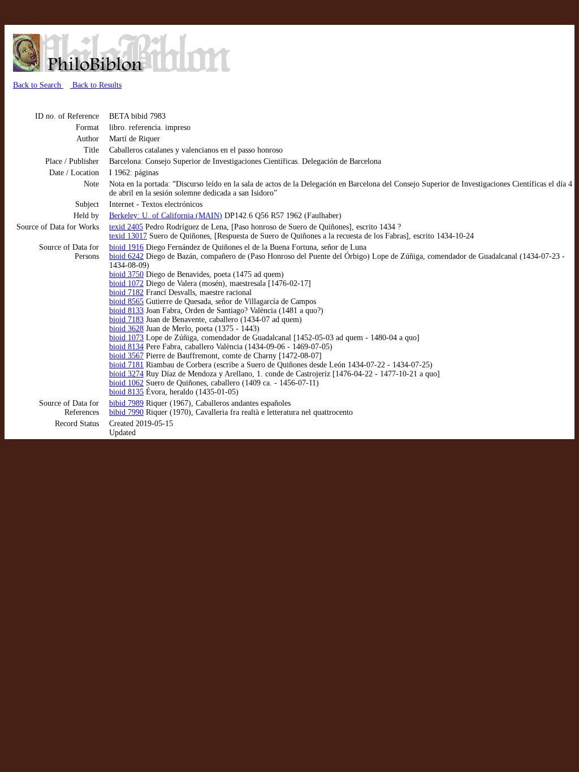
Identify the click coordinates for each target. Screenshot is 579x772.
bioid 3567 (126, 356)
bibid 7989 (126, 403)
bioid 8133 (126, 310)
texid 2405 (126, 227)
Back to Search (38, 85)
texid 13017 (128, 236)
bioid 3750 (126, 274)
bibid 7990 (126, 412)
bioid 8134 (126, 346)
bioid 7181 (126, 365)
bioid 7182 (126, 292)
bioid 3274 (126, 374)
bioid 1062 (126, 383)
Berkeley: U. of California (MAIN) (165, 215)
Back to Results (96, 85)
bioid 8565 (126, 301)
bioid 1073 (126, 337)
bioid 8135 (126, 392)
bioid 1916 (126, 247)
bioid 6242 (126, 256)
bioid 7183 (126, 319)
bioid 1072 (126, 283)
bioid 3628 (126, 328)
